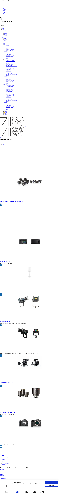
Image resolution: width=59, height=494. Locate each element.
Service (3, 37)
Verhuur (3, 459)
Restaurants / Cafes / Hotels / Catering (11, 66)
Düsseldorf (5, 35)
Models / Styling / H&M (9, 50)
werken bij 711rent (5, 457)
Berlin (5, 30)
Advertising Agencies (9, 65)
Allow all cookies (51, 482)
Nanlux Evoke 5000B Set (5, 321)
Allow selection (51, 485)
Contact (3, 29)
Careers (5, 40)
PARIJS (5, 59)
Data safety (3, 465)
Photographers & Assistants (10, 46)
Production (7, 47)
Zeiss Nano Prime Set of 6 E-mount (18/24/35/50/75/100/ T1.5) (12, 201)
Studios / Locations (8, 48)
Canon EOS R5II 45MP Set (5, 442)
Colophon (3, 464)
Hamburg (5, 34)
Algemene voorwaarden (5, 463)
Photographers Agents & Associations (11, 52)
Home (3, 27)
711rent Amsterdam (3, 478)
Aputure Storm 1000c (4, 351)
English (6, 111)
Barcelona (5, 32)
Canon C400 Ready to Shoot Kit (6, 382)
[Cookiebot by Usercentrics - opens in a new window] (6, 492)
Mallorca (5, 33)
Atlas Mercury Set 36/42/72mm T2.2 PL (7, 412)
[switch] (26, 492)
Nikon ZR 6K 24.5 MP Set (5, 261)
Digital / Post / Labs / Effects (10, 49)
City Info (7, 58)
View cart (2, 25)
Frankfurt (5, 102)
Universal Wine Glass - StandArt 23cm (7, 291)
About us (5, 39)
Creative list (4, 461)
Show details (48, 492)
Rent (3, 28)
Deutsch (6, 112)
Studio (5, 38)
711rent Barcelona (3, 480)
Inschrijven (2, 469)
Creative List (4, 43)
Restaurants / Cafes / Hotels (10, 57)
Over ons (3, 456)
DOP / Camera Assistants (9, 86)
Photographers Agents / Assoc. (10, 61)
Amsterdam (5, 51)
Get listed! (7, 45)
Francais (6, 113)
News (3, 42)
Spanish (6, 114)
